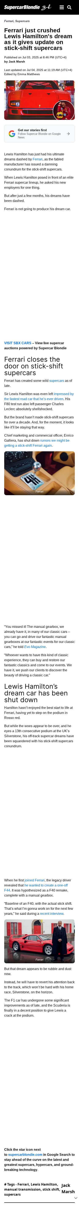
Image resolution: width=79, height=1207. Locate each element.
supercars (56, 380)
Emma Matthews (28, 74)
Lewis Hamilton (44, 1184)
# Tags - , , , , (32, 1189)
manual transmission (22, 1189)
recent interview (51, 913)
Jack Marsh (68, 1188)
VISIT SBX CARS (17, 343)
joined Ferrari (35, 880)
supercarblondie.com (25, 1154)
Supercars (22, 21)
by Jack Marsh (14, 61)
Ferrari (8, 21)
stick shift (51, 1189)
